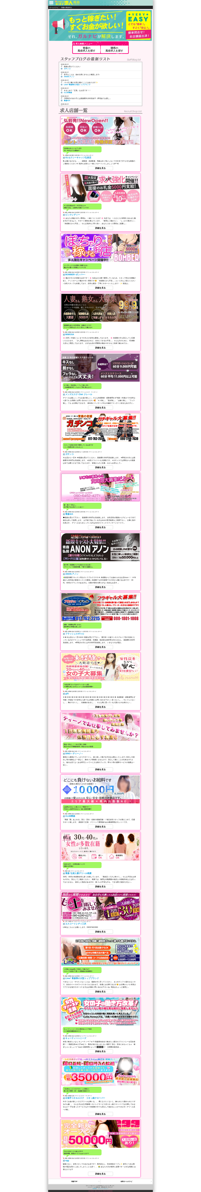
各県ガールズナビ (126, 1181)
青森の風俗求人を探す (86, 49)
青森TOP (74, 1181)
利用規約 (95, 1188)
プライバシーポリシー (103, 1188)
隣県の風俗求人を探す (114, 49)
